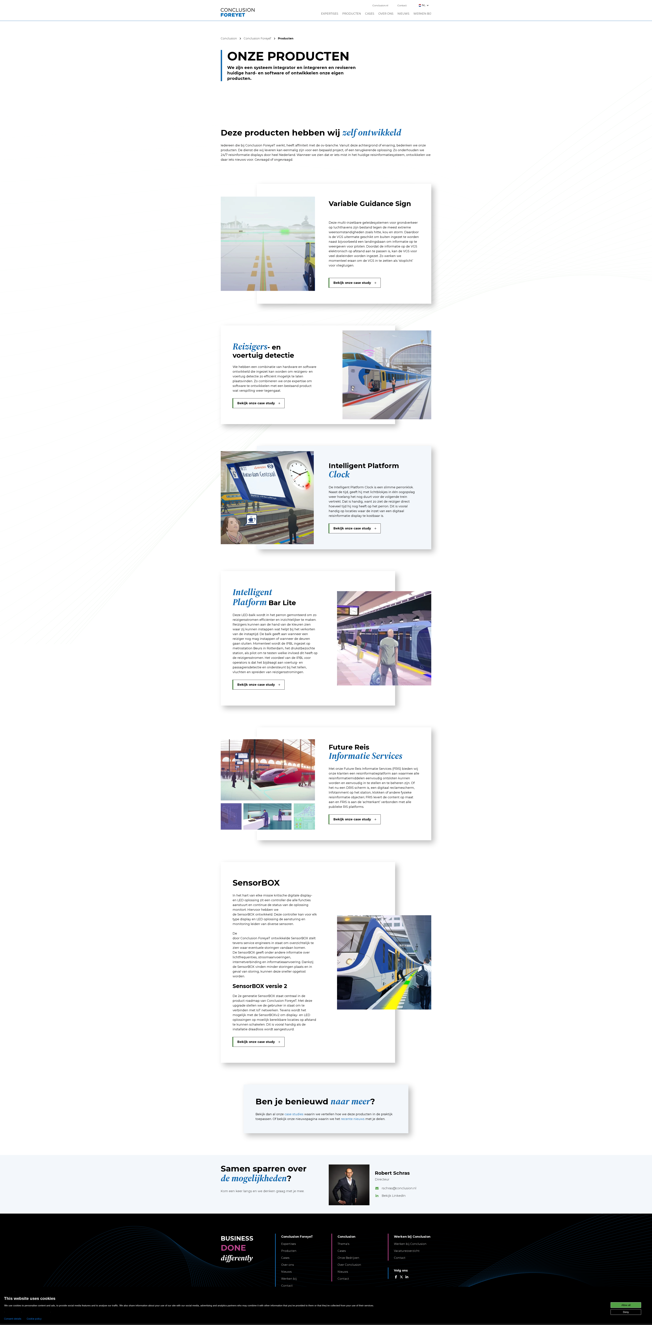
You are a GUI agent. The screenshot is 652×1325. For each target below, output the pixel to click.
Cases (285, 1257)
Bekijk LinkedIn (394, 1196)
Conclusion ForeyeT (257, 38)
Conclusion (229, 38)
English (8, 1291)
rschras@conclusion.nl (399, 1188)
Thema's (343, 1244)
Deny (626, 1312)
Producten (288, 1250)
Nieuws (286, 1271)
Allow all (625, 1305)
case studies (294, 1114)
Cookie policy (34, 1318)
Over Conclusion (349, 1264)
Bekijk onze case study (352, 283)
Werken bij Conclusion (410, 1244)
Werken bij (289, 1278)
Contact (402, 5)
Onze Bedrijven (348, 1257)
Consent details (12, 1318)
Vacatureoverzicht (407, 1250)
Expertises (288, 1244)
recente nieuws (353, 1119)
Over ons (287, 1264)
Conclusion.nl (380, 5)
